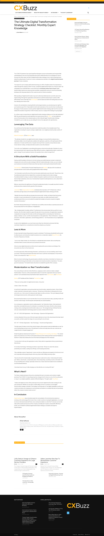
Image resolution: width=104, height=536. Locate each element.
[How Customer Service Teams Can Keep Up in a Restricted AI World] (70, 38)
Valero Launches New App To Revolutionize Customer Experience (50, 460)
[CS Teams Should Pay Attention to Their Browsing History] (70, 31)
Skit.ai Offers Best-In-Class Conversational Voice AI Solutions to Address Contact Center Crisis (55, 516)
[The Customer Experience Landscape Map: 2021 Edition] (44, 504)
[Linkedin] (89, 8)
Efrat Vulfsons (19, 32)
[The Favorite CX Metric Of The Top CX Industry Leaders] (44, 510)
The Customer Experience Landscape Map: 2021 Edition (55, 503)
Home (15, 16)
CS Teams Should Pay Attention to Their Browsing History (82, 30)
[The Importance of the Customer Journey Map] (17, 482)
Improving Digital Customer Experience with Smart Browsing (82, 23)
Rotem (15, 464)
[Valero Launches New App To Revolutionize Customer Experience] (52, 451)
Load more (78, 51)
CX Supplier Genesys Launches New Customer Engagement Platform (28, 475)
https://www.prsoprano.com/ (25, 422)
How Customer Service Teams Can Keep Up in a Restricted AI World (82, 38)
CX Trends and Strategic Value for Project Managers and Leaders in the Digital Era (82, 45)
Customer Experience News (23, 16)
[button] (88, 12)
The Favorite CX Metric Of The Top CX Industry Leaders (56, 509)
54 (36, 464)
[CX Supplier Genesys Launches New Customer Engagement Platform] (17, 475)
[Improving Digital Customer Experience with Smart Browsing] (70, 24)
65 (62, 464)
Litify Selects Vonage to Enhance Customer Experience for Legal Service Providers (25, 460)
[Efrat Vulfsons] (15, 32)
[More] (50, 36)
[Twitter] (22, 429)
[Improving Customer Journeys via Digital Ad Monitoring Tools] (44, 475)
